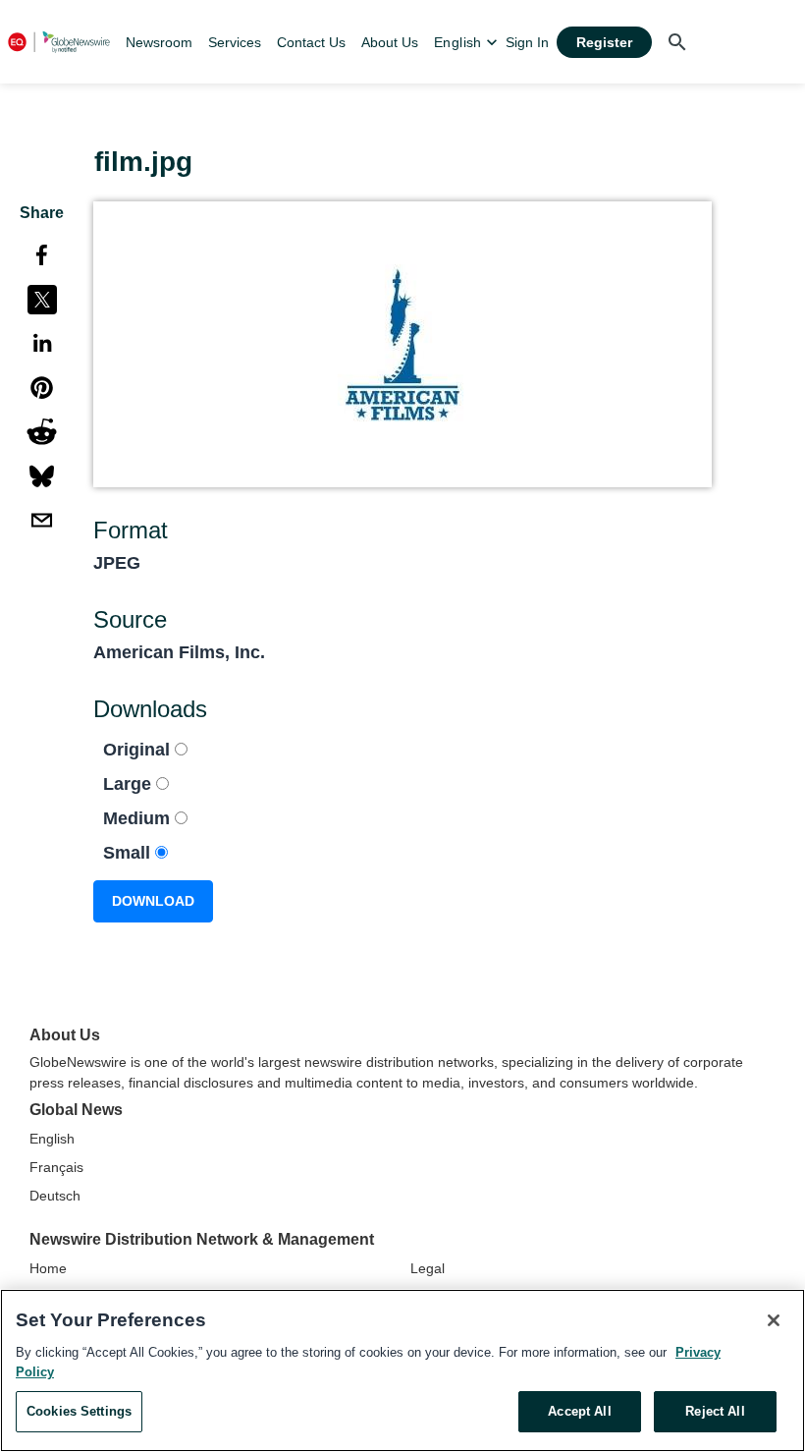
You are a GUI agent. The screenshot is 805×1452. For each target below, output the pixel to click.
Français (56, 1167)
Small (129, 853)
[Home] (59, 42)
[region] (402, 1370)
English (52, 1138)
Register (604, 42)
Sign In (527, 42)
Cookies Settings (79, 1411)
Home (48, 1268)
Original (139, 749)
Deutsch (54, 1195)
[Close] (773, 1320)
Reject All (714, 1411)
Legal (427, 1268)
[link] (159, 42)
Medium (139, 818)
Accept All (579, 1411)
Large (129, 784)
